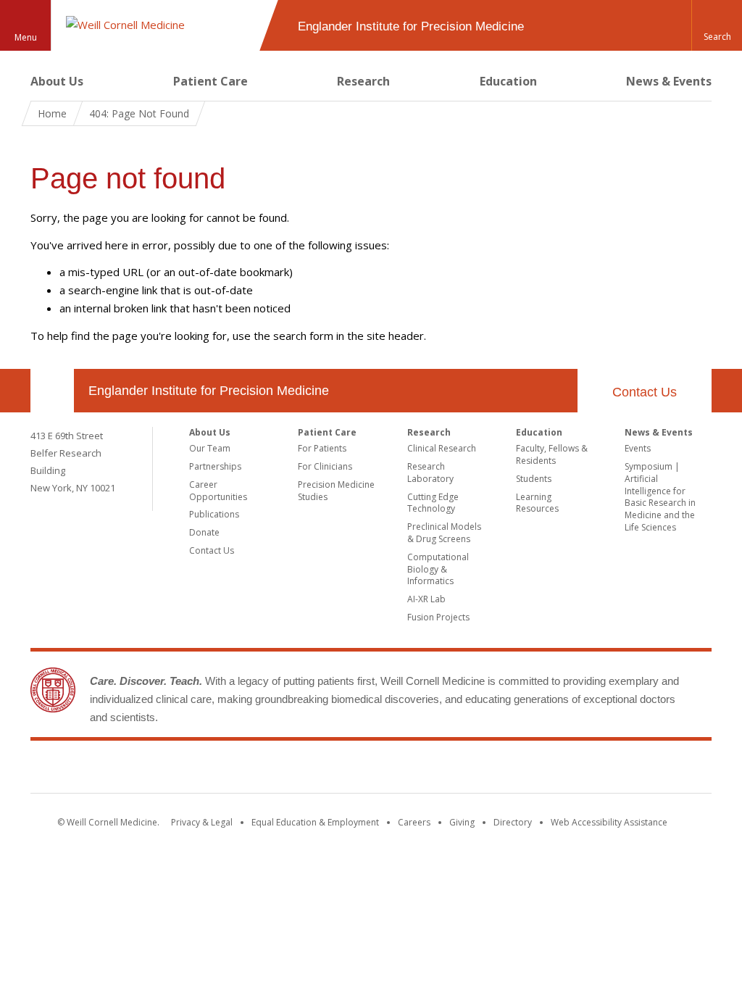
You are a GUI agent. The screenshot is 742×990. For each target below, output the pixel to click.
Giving (462, 822)
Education (508, 81)
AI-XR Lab (426, 599)
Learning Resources (537, 503)
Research (363, 81)
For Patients (322, 448)
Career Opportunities (218, 490)
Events (638, 448)
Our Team (209, 448)
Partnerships (215, 466)
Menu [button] (25, 37)
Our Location (52, 390)
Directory (512, 822)
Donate (204, 532)
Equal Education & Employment (315, 822)
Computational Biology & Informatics (438, 569)
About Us (56, 81)
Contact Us (644, 392)
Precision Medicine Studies (336, 490)
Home (52, 113)
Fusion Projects (438, 617)
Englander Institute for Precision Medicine (208, 390)
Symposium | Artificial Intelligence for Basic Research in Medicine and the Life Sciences (660, 496)
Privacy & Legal (202, 822)
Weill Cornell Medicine (371, 769)
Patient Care (210, 81)
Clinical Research (441, 448)
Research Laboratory (430, 472)
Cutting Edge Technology (433, 503)
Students (533, 479)
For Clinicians (325, 466)
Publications (214, 514)
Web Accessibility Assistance (609, 822)
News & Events (669, 81)
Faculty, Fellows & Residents (552, 454)
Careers (414, 822)
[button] (716, 25)
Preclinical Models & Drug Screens (444, 532)
